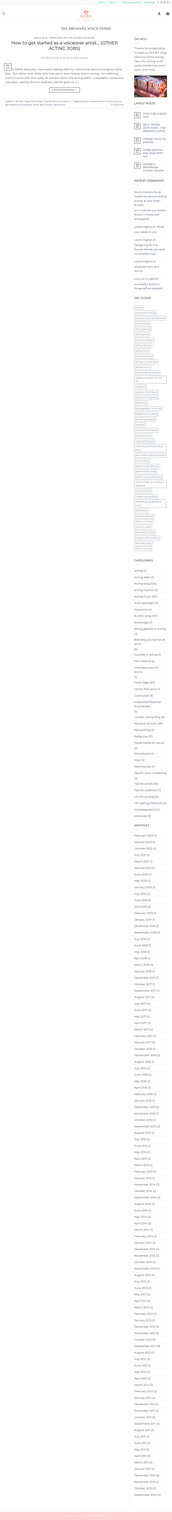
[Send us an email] (168, 2)
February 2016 (143, 1094)
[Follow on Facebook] (158, 2)
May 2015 (140, 1152)
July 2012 (140, 1359)
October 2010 (143, 1488)
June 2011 (140, 1443)
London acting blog (146, 496)
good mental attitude (147, 466)
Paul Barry (141, 532)
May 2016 (140, 1081)
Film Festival (142, 661)
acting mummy (144, 356)
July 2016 (140, 1068)
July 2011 (140, 1436)
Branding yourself (145, 419)
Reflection (141, 736)
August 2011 (142, 1430)
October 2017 (143, 984)
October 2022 (143, 848)
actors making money (147, 372)
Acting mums (142, 367)
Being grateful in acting (148, 408)
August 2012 (142, 1352)
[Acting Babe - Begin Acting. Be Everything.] (86, 13)
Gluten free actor (145, 689)
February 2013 (143, 1313)
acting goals (142, 334)
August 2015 (142, 1132)
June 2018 (141, 945)
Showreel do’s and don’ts (146, 269)
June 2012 (140, 1365)
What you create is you (149, 229)
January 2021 (142, 868)
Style (137, 760)
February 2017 (143, 1036)
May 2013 (140, 1294)
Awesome (141, 609)
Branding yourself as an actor (149, 642)
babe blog (140, 403)
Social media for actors (149, 742)
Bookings (149, 2)
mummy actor (143, 527)
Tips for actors (72, 38)
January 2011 (142, 1468)
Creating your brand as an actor (149, 448)
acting (138, 307)
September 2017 (145, 990)
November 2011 (144, 1410)
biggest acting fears (146, 414)
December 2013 (144, 1249)
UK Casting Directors (148, 803)
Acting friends (142, 329)
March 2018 (141, 964)
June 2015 (140, 1145)
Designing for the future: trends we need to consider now (149, 249)
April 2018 (140, 958)
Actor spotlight (144, 603)
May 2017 (140, 1016)
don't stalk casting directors (150, 455)
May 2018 (140, 952)
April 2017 (140, 1023)
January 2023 (143, 842)
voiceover (88, 38)
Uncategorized (144, 809)
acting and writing (145, 312)
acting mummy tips (146, 361)
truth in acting (143, 548)
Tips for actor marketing (150, 773)
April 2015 (140, 1158)
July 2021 (140, 855)
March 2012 (141, 1385)
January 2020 (143, 887)
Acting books (158, 318)
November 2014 (145, 1184)
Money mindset (143, 521)
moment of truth (144, 516)
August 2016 (142, 1061)
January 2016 (143, 1100)
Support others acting (147, 538)
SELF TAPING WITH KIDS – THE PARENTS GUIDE (154, 128)
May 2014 (140, 1216)
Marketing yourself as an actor (148, 503)
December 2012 (144, 1326)
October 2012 (143, 1339)
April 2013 (140, 1300)
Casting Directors (144, 441)
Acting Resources (131, 2)
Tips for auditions (145, 790)
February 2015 (143, 1171)
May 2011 (140, 1449)
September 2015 (145, 1126)
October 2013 (143, 1262)
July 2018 (140, 939)
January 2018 (143, 971)
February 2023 (143, 835)
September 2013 (145, 1268)
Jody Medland (143, 491)
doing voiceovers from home (97, 101)
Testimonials (142, 766)
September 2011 (145, 1423)
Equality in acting (146, 654)
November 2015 (144, 1113)
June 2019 (141, 900)
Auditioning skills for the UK (148, 379)
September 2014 (145, 1197)
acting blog (141, 318)
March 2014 (141, 1229)
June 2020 (141, 874)
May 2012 (140, 1371)
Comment (117, 104)
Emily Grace (141, 460)
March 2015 (141, 1165)
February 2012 (143, 1391)
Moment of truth (145, 723)
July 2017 (140, 1003)
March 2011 (141, 1462)
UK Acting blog (144, 796)
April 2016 (140, 1087)
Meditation (141, 510)
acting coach (142, 323)
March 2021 (141, 861)
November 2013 (144, 1255)
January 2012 (142, 1397)
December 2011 (144, 1404)
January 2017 (142, 1042)
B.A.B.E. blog (41, 38)
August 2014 (142, 1204)
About (112, 2)
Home (101, 2)
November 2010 (145, 1481)
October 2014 (143, 1191)
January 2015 (142, 1178)
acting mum (142, 351)
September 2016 (145, 1055)
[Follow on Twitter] (165, 2)
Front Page (55, 38)
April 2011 (140, 1456)
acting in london (144, 340)
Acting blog (142, 583)
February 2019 (143, 913)
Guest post (141, 695)
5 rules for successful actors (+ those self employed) (150, 215)
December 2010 (145, 1475)
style (152, 532)
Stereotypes (142, 753)
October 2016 (143, 1049)
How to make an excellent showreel (149, 484)
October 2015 (143, 1119)
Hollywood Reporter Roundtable (147, 704)
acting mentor (143, 345)
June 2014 (141, 1210)
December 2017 (144, 977)
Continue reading (64, 90)
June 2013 (140, 1288)
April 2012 (140, 1378)
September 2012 (145, 1346)
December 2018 (144, 926)
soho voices (46, 104)
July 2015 (140, 1139)
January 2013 (142, 1320)
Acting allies (142, 577)
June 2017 (140, 1010)
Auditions (140, 386)
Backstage (141, 622)
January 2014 (143, 1242)
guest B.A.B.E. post (145, 471)
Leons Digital (143, 226)
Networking (142, 730)
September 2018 (145, 932)
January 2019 (143, 919)
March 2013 (141, 1307)
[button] (159, 13)
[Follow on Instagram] (161, 2)
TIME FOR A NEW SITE (154, 115)
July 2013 (140, 1281)
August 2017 (142, 997)
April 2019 (140, 906)
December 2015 (144, 1107)
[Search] (4, 13)
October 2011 (142, 1417)
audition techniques (146, 392)
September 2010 (145, 1494)
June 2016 (141, 1074)
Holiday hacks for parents (154, 140)
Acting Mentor (79, 58)
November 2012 (144, 1333)
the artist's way (143, 543)
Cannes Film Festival (146, 430)
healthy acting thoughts (148, 477)
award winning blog (146, 397)
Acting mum (142, 596)
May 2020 (140, 880)
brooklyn (140, 424)
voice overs (59, 104)
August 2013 (142, 1275)
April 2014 (140, 1223)
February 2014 (143, 1236)
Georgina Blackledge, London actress (153, 167)
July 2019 (140, 893)
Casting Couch (143, 435)
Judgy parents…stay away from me (153, 153)
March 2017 (141, 1029)
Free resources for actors (146, 670)
